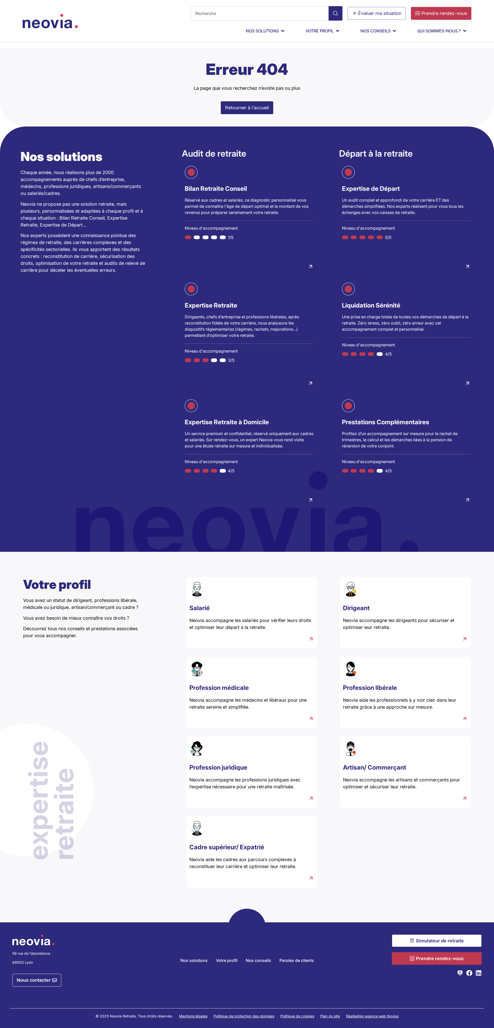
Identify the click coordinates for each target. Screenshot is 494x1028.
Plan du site (330, 1016)
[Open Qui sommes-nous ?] (464, 31)
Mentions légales (193, 1016)
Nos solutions (194, 960)
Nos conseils (258, 960)
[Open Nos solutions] (282, 31)
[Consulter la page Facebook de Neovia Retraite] (469, 973)
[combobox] (260, 13)
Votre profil (226, 960)
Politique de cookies (297, 1016)
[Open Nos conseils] (394, 31)
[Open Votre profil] (337, 31)
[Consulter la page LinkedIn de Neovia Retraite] (478, 973)
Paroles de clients (296, 960)
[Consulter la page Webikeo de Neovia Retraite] (460, 973)
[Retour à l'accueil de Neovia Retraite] (50, 21)
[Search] (335, 13)
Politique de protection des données (244, 1016)
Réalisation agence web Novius (372, 1016)
